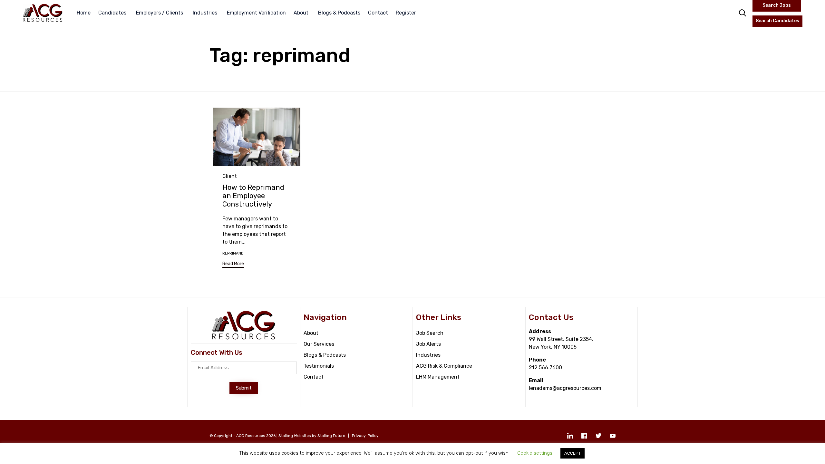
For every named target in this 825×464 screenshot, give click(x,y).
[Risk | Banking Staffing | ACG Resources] (43, 13)
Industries (205, 13)
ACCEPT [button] (572, 453)
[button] (233, 264)
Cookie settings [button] (534, 453)
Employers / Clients (159, 13)
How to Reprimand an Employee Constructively (253, 195)
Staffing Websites (294, 435)
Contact (378, 13)
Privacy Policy (365, 435)
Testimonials (319, 366)
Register (406, 13)
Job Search (429, 333)
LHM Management (438, 377)
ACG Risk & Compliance (444, 366)
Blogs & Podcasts (339, 13)
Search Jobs (776, 5)
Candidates (112, 13)
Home (84, 13)
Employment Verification (256, 13)
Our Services (319, 344)
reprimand (233, 253)
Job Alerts (428, 344)
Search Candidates (777, 21)
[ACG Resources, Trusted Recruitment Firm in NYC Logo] (243, 338)
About (301, 13)
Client (229, 176)
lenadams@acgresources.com (565, 388)
